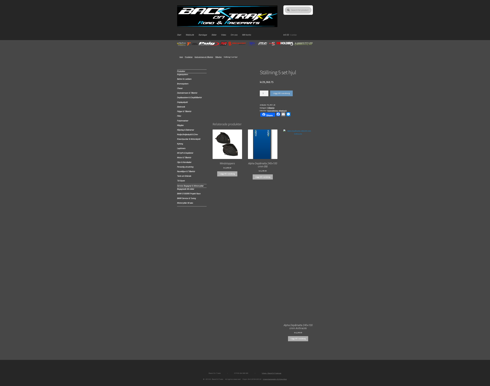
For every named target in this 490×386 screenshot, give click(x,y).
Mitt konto (246, 35)
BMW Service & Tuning (186, 198)
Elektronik (181, 107)
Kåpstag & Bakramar (185, 130)
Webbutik (190, 35)
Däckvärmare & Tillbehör (204, 57)
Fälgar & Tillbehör (184, 111)
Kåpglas (180, 125)
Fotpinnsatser (182, 121)
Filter (179, 116)
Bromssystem (182, 84)
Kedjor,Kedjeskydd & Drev (187, 134)
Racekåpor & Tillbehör (186, 171)
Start (179, 35)
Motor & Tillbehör (184, 157)
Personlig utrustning (185, 167)
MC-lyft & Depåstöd (185, 153)
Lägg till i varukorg (281, 93)
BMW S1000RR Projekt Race (189, 193)
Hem (181, 57)
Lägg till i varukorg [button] (227, 174)
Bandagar (203, 35)
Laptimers (181, 148)
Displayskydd (182, 102)
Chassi (179, 88)
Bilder (214, 35)
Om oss (234, 35)
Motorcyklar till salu (185, 203)
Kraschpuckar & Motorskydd (188, 139)
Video (223, 35)
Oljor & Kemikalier (184, 162)
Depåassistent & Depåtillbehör (189, 97)
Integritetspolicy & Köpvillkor (275, 379)
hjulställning (272, 111)
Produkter (189, 57)
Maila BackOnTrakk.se (271, 373)
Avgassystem (182, 74)
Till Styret (181, 181)
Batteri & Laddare (184, 79)
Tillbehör (218, 57)
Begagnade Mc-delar (185, 189)
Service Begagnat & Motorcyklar (190, 186)
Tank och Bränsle (184, 176)
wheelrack (283, 111)
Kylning (180, 144)
